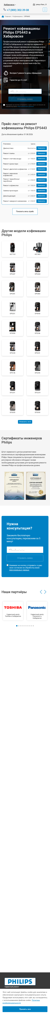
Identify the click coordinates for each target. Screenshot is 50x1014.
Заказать (41, 148)
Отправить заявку (25, 99)
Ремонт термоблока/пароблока (11, 180)
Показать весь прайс (25, 211)
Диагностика (8, 148)
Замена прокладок (10, 191)
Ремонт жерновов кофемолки (10, 175)
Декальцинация (9, 196)
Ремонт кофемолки (10, 185)
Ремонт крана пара (10, 164)
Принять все (25, 1009)
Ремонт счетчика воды (12, 159)
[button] (41, 592)
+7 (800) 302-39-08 (18, 10)
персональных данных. (25, 106)
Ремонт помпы (9, 153)
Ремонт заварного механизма (15, 201)
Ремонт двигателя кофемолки (15, 169)
